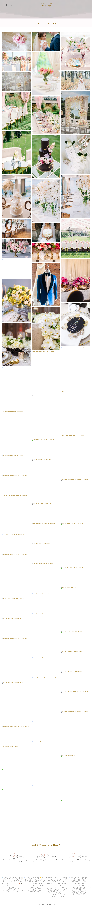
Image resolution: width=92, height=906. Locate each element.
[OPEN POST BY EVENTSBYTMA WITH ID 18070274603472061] (12, 887)
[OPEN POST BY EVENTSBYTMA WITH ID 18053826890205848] (57, 887)
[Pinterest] (11, 5)
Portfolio (66, 5)
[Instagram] (6, 5)
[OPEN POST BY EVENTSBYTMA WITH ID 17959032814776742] (79, 887)
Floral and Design (46, 856)
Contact (76, 5)
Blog (58, 5)
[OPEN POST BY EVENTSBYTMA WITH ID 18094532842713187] (35, 887)
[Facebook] (4, 5)
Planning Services (16, 856)
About (26, 5)
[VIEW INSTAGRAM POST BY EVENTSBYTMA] (22, 896)
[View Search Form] (82, 5)
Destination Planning (76, 856)
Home (18, 5)
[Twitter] (9, 5)
